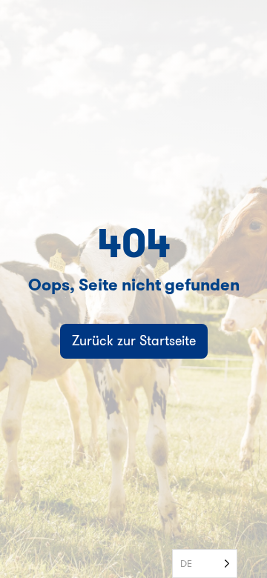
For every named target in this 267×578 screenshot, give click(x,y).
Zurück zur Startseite (134, 340)
